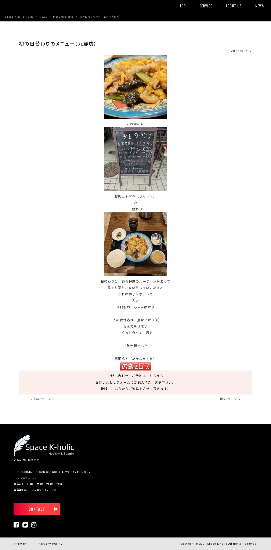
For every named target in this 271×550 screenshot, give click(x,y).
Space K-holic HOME (19, 16)
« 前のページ (41, 399)
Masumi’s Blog (63, 16)
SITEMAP (20, 544)
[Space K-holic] (44, 455)
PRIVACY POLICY (50, 544)
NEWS (43, 16)
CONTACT (37, 509)
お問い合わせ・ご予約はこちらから (135, 376)
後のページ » (230, 399)
